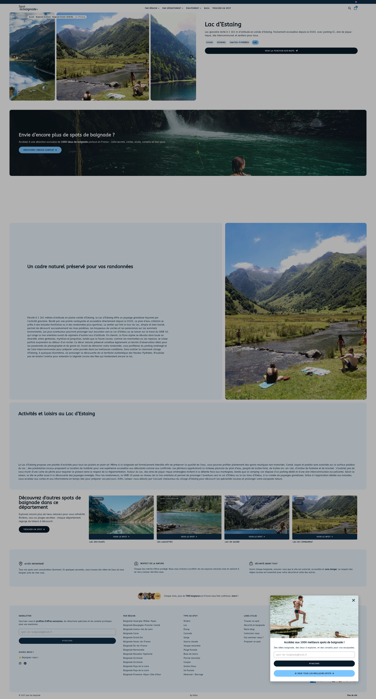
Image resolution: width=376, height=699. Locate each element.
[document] (188, 349)
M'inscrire (314, 664)
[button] (353, 600)
